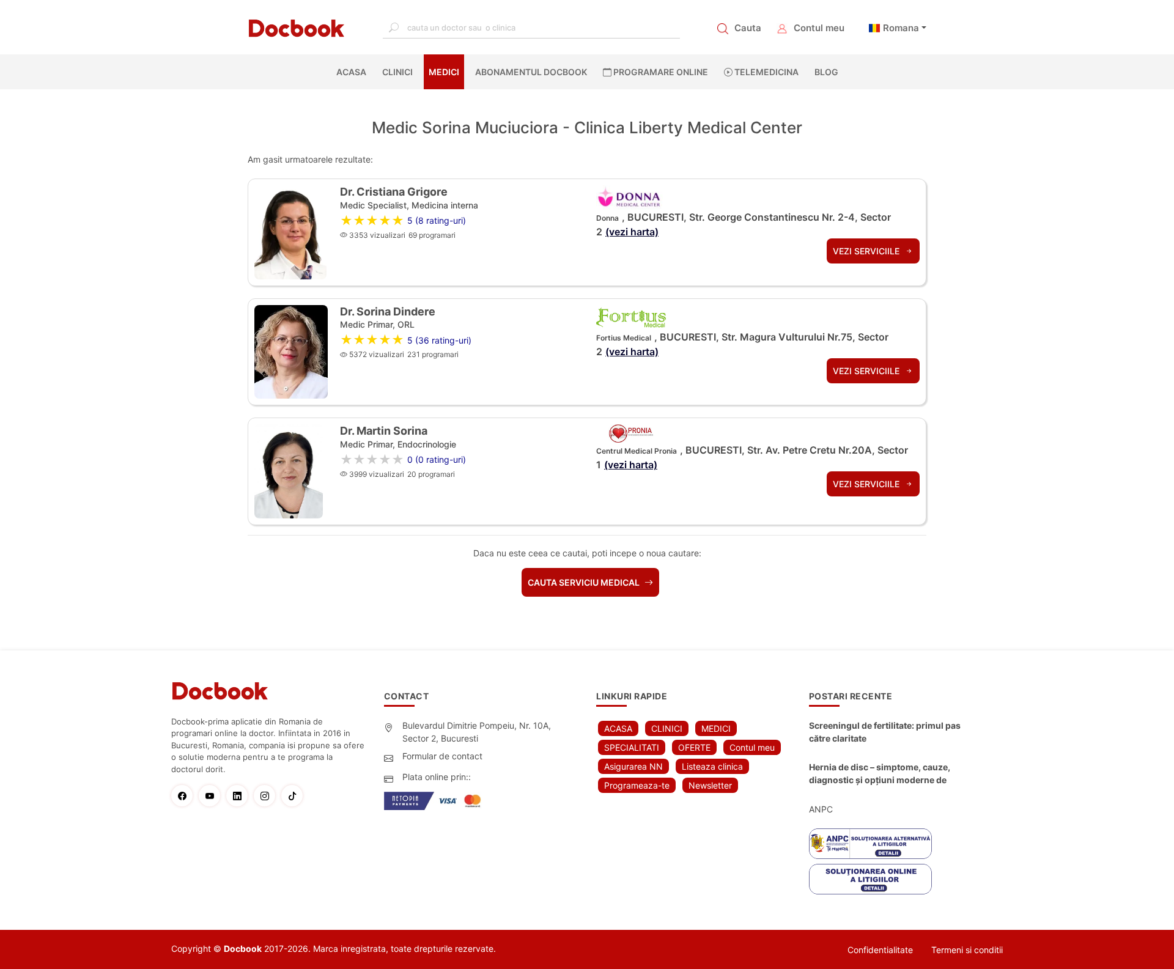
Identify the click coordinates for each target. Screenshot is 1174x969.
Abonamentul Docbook (531, 72)
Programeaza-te (637, 785)
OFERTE (694, 747)
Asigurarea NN (633, 766)
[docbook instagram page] (267, 795)
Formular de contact (442, 756)
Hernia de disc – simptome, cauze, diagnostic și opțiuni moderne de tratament (879, 774)
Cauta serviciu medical (584, 582)
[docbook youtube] (212, 795)
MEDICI (444, 72)
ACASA (353, 72)
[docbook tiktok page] (295, 795)
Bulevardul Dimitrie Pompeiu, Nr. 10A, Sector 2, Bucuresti (476, 731)
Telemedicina (766, 72)
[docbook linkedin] (240, 795)
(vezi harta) (632, 232)
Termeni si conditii (967, 950)
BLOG (826, 72)
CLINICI (397, 72)
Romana (901, 28)
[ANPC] (870, 843)
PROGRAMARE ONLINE (659, 72)
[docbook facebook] (185, 795)
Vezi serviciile (867, 251)
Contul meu (819, 28)
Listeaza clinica (712, 766)
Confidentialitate (880, 950)
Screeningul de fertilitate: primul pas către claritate (885, 731)
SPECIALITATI (631, 747)
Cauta (747, 28)
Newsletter (710, 785)
